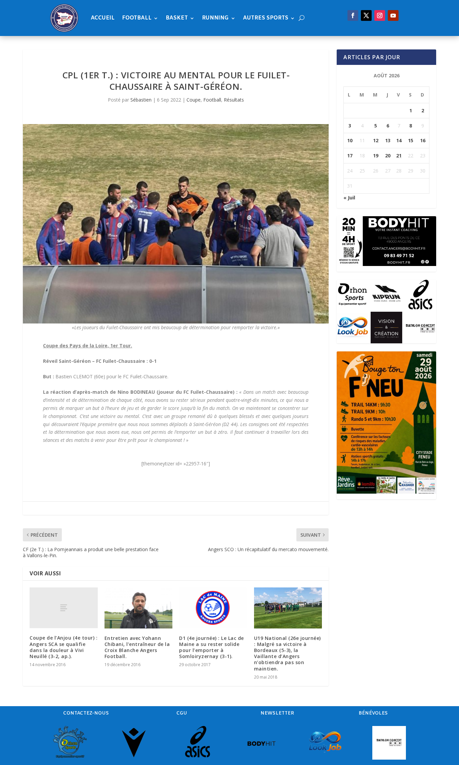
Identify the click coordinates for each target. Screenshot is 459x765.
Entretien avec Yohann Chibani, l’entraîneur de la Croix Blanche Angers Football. (137, 647)
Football (137, 18)
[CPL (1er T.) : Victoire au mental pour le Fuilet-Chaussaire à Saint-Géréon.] (176, 223)
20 (387, 155)
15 (410, 140)
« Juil (349, 197)
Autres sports (265, 18)
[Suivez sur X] (366, 15)
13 (387, 140)
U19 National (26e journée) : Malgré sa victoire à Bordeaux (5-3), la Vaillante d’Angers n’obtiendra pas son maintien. (287, 653)
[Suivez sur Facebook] (352, 15)
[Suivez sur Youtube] (393, 15)
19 (375, 155)
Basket (177, 18)
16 (422, 140)
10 (349, 140)
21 (399, 155)
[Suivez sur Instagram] (379, 15)
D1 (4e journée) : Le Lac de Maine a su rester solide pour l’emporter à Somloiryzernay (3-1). (211, 647)
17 (349, 155)
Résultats (234, 100)
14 (399, 140)
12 (375, 140)
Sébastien (141, 100)
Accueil (103, 18)
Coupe (193, 100)
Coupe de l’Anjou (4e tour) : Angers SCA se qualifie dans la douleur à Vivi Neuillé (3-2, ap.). (63, 647)
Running (215, 18)
